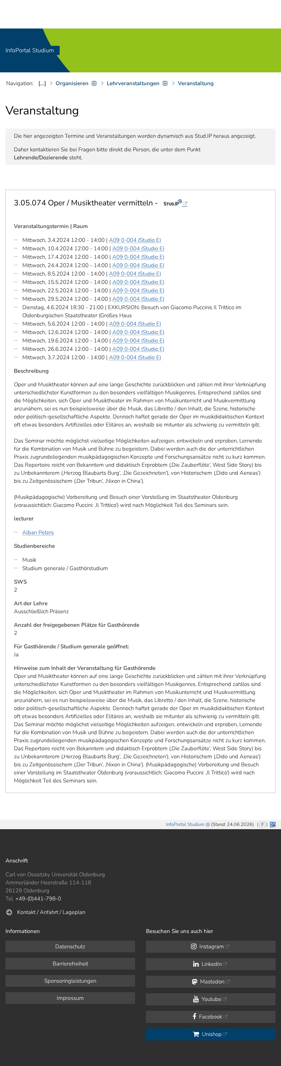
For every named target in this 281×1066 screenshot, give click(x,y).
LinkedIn (211, 964)
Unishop (211, 1034)
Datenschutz (70, 946)
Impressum (70, 998)
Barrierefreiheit (70, 963)
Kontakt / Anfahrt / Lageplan (51, 912)
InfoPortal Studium (29, 50)
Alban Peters (38, 532)
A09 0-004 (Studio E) (135, 240)
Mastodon (211, 981)
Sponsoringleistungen (70, 981)
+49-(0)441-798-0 (38, 898)
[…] (42, 83)
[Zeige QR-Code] (272, 824)
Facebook (210, 1016)
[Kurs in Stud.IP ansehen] (175, 203)
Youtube (210, 999)
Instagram (211, 946)
